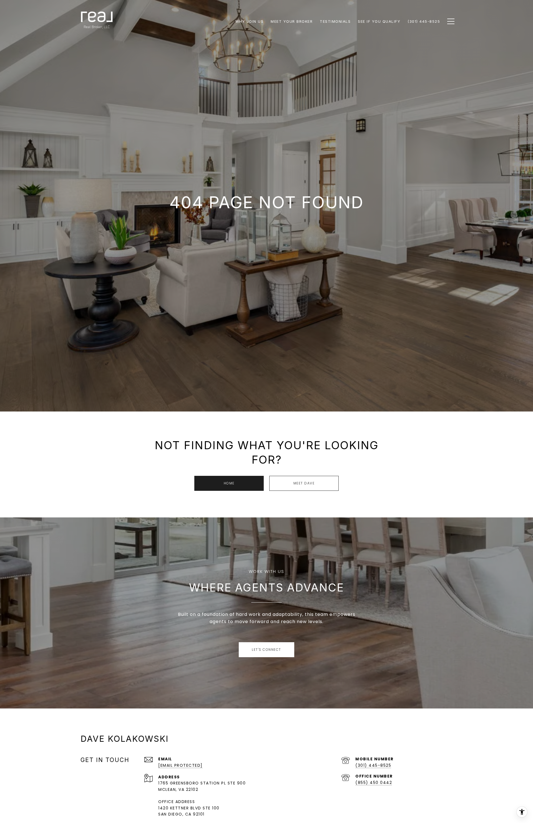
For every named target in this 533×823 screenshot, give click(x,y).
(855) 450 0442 (373, 782)
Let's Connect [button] (266, 649)
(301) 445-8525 (373, 765)
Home (229, 483)
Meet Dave (304, 483)
